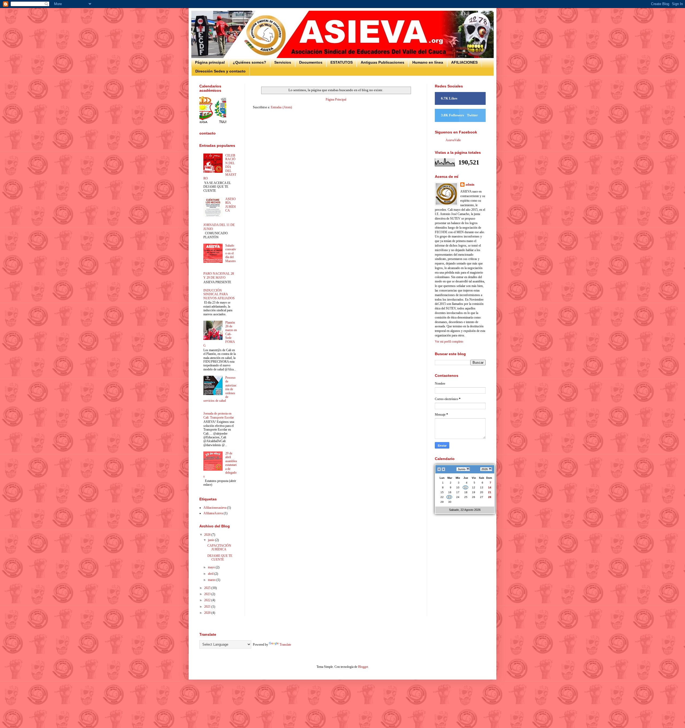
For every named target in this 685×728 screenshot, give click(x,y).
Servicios (282, 62)
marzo (212, 580)
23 (449, 497)
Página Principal (336, 99)
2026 (207, 535)
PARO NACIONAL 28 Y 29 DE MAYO (218, 275)
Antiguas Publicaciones (382, 62)
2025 (207, 588)
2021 (207, 606)
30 (449, 501)
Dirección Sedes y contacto (220, 71)
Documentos (310, 62)
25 (465, 497)
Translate (285, 644)
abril (211, 574)
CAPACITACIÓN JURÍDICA (219, 547)
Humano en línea (427, 62)
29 (442, 501)
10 (457, 487)
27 (481, 497)
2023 (207, 594)
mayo (212, 567)
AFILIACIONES (464, 62)
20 (481, 492)
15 (442, 492)
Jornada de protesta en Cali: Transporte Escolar (218, 415)
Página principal (210, 62)
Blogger (363, 667)
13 (481, 487)
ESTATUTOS (341, 62)
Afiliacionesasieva (214, 507)
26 (473, 497)
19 (473, 492)
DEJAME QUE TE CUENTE (219, 557)
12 (473, 487)
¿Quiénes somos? (249, 62)
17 (457, 492)
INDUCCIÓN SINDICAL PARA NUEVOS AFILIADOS (219, 294)
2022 (207, 600)
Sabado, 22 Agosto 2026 (465, 509)
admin (470, 184)
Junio (461, 469)
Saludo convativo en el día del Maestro (230, 253)
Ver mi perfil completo (449, 341)
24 (457, 497)
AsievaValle (453, 140)
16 (449, 492)
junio (211, 540)
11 (465, 487)
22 (442, 497)
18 (465, 492)
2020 (207, 613)
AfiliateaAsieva (213, 513)
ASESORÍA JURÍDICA (230, 204)
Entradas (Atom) (281, 107)
